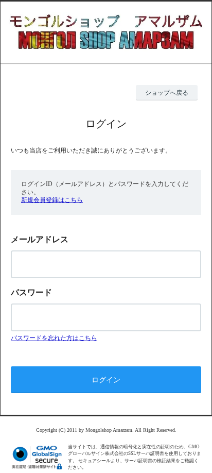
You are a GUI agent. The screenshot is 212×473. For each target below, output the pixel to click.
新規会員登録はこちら (52, 200)
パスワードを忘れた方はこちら (54, 338)
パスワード (31, 292)
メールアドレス (39, 239)
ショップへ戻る (166, 92)
